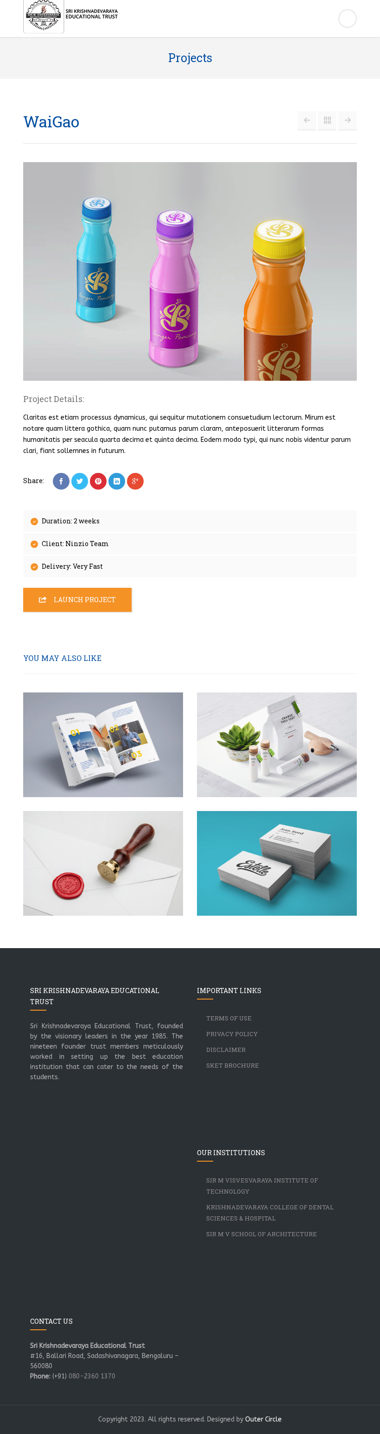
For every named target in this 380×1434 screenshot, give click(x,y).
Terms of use (229, 1018)
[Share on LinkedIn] (116, 481)
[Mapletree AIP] (307, 120)
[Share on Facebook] (61, 481)
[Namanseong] (347, 120)
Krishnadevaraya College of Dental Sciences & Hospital (270, 1212)
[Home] (190, 20)
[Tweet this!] (79, 481)
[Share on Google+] (135, 481)
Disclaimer (226, 1049)
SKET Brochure (232, 1065)
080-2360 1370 (92, 1376)
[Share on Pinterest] (98, 481)
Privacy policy (232, 1034)
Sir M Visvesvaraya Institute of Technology (262, 1185)
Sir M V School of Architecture (261, 1234)
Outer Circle (263, 1419)
